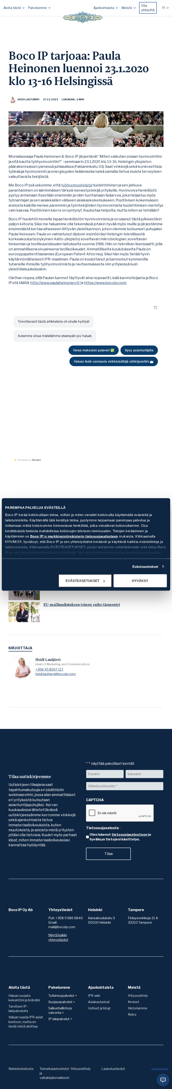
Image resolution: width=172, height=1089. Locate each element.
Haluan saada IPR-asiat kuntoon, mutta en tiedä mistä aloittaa (26, 1021)
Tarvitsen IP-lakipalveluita (18, 1008)
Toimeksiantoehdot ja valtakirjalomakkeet (54, 1073)
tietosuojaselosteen (129, 835)
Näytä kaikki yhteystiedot (58, 937)
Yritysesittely (138, 996)
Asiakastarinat (99, 1002)
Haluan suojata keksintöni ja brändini (24, 998)
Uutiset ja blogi (99, 1008)
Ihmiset (133, 1002)
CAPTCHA (95, 800)
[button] (13, 8)
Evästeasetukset (145, 566)
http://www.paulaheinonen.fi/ (55, 283)
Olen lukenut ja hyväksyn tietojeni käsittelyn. (120, 837)
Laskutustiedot (113, 1069)
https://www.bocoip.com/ (105, 283)
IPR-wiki (94, 996)
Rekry (132, 1014)
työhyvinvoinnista (76, 185)
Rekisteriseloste (21, 1069)
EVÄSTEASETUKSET (82, 581)
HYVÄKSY (140, 581)
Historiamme (137, 1008)
